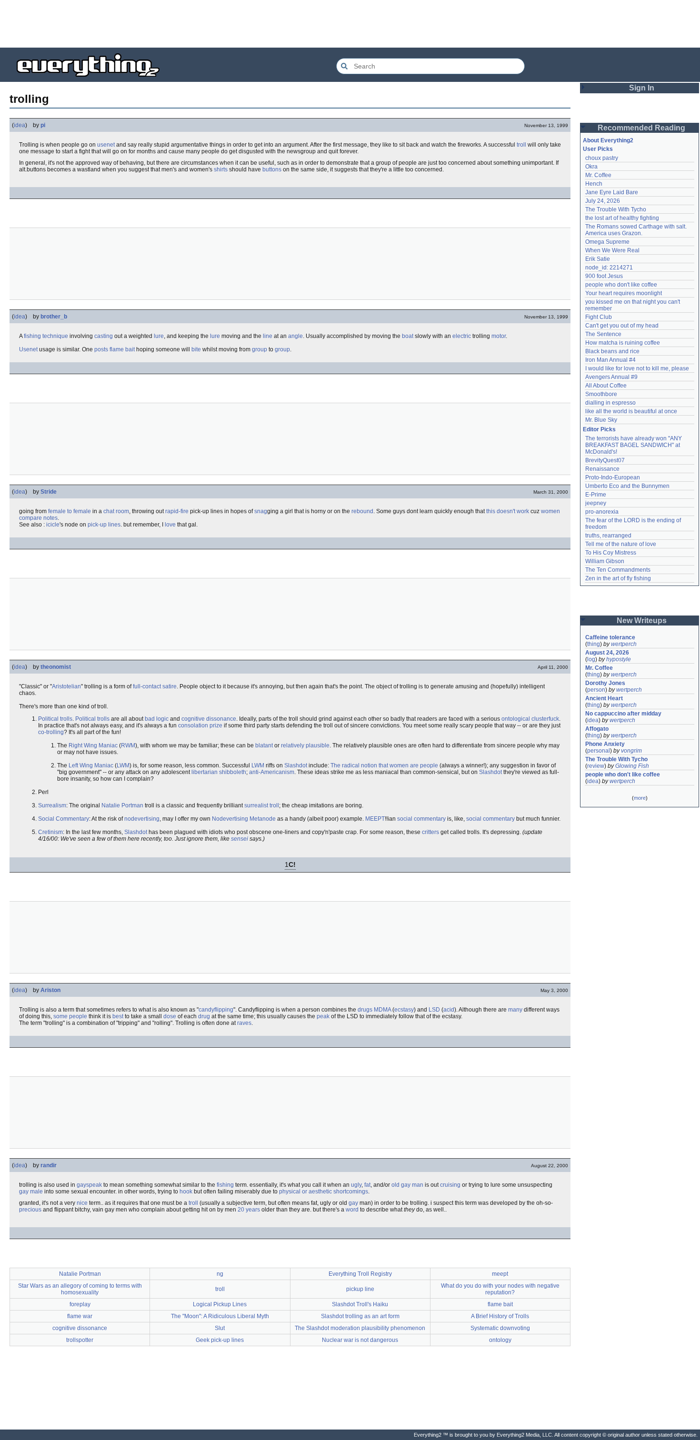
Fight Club (598, 317)
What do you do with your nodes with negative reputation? (500, 1289)
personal (598, 750)
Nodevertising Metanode (244, 818)
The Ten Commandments (617, 569)
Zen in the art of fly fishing (618, 578)
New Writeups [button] (642, 620)
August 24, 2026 (607, 652)
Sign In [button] (641, 88)
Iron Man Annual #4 (610, 360)
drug (204, 1016)
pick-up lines (104, 524)
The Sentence (603, 334)
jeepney (595, 503)
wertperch (624, 644)
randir (48, 1165)
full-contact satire (155, 686)
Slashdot (295, 765)
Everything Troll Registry (360, 1274)
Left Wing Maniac (91, 765)
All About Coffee (606, 385)
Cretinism (50, 832)
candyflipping (216, 1009)
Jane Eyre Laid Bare (611, 192)
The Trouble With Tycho (615, 209)
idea (19, 125)
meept (500, 1274)
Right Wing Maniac (93, 745)
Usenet (28, 349)
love (170, 524)
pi (42, 125)
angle (295, 336)
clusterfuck (545, 718)
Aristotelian (66, 686)
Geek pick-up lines (220, 1340)
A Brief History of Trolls (500, 1316)
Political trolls (55, 718)
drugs (365, 1009)
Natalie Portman (122, 805)
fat (367, 1185)
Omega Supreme (607, 241)
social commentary (421, 818)
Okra (591, 166)
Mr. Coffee (598, 175)
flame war (79, 1316)
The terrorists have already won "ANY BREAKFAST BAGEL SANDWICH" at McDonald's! (634, 445)
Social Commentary (63, 818)
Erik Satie (597, 259)
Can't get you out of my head (622, 325)
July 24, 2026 (602, 201)
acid (448, 1009)
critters (430, 832)
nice (82, 1203)
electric (461, 336)
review (595, 766)
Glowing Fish (632, 766)
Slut (220, 1328)
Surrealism (52, 805)
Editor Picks (599, 429)
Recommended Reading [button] (641, 128)
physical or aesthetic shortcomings (323, 1191)
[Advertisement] (350, 23)
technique (55, 336)
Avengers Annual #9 (611, 377)
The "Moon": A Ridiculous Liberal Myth (220, 1316)
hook (186, 1191)
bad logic (157, 718)
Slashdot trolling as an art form (360, 1316)
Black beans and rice (612, 351)
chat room (116, 511)
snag (260, 511)
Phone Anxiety (605, 744)
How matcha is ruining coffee (622, 342)
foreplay (80, 1304)
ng (220, 1274)
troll (521, 144)
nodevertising (142, 818)
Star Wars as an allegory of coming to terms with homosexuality (80, 1289)
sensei (239, 838)
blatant (264, 745)
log (591, 659)
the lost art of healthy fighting (622, 218)
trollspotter (79, 1340)
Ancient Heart (604, 698)
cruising (450, 1185)
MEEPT (375, 818)
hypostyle (618, 659)
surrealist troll (261, 805)
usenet (106, 144)
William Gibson (604, 561)
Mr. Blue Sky (601, 420)
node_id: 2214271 (609, 267)
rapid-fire (177, 511)
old (395, 1185)
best (117, 1016)
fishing (32, 336)
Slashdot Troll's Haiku (360, 1304)
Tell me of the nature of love (620, 544)
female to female (69, 511)
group (259, 349)
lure (159, 336)
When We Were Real (612, 250)
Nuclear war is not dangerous (360, 1340)
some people (70, 1016)
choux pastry (601, 158)
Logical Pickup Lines (220, 1304)
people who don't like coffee (621, 284)
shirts (221, 169)
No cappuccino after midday (623, 713)
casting (103, 336)
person (596, 689)
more (640, 798)
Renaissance (602, 469)
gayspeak (89, 1185)
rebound (362, 511)
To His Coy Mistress (610, 552)
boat (407, 336)
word (352, 1209)
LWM (123, 765)
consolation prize (200, 725)
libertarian (204, 772)
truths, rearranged (608, 535)
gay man (412, 1185)
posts (101, 349)
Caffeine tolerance (610, 637)
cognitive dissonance (208, 718)
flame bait (122, 349)
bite (196, 349)
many (515, 1009)
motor (498, 336)
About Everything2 (608, 140)
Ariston (50, 990)
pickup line (360, 1289)
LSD (434, 1009)
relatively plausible (305, 745)
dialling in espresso (610, 402)
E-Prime (595, 494)
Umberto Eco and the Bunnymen (627, 486)
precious (30, 1209)
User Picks (598, 149)
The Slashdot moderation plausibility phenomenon (360, 1328)
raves (244, 1023)
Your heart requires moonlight (623, 293)
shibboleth (232, 772)
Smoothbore (601, 394)
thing (593, 644)
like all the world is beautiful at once (631, 411)
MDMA (382, 1009)
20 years (249, 1209)
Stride (48, 491)
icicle (53, 524)
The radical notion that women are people (384, 765)
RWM (128, 745)
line (267, 336)
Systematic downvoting (500, 1328)
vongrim (631, 750)
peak (323, 1016)
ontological (515, 718)
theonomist (55, 667)
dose (169, 1016)
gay (353, 1203)
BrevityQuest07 (605, 460)
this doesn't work (507, 511)
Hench (593, 183)
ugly (356, 1185)
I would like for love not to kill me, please (637, 368)
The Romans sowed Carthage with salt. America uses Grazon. (636, 230)
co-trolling (51, 732)
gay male (31, 1191)
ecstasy (404, 1009)
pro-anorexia (602, 511)
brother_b (53, 316)
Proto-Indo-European (612, 477)
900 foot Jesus (604, 276)
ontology (500, 1340)
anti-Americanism (271, 772)
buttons (271, 169)
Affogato (597, 728)
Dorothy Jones (605, 683)
